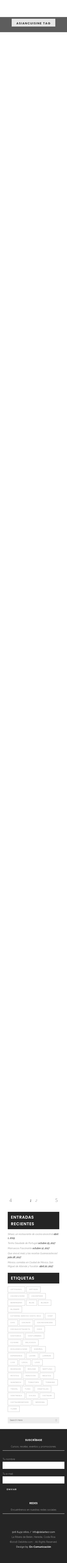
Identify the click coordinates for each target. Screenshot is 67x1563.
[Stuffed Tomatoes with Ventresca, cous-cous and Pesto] (33, 870)
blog (31, 1303)
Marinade (15, 1369)
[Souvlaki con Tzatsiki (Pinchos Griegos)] (33, 412)
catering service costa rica (25, 1316)
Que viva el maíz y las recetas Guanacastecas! (33, 1253)
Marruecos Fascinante (20, 1248)
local (25, 1362)
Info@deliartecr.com (44, 1532)
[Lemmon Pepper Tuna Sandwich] (33, 988)
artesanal (16, 1289)
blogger (14, 1309)
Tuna (28, 1389)
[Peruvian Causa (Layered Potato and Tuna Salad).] (33, 1102)
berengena (16, 1303)
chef (50, 1316)
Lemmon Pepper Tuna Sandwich (27, 1023)
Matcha (13, 220)
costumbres (34, 1336)
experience (16, 1356)
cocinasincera (45, 1322)
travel (14, 1389)
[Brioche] (33, 530)
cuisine (14, 1342)
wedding (40, 1402)
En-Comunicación (40, 1546)
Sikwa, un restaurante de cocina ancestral (30, 1234)
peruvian (31, 1376)
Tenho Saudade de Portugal (23, 1243)
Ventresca (16, 1396)
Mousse (32, 1369)
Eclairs (12, 336)
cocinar (26, 1322)
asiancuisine (17, 1296)
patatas (14, 1376)
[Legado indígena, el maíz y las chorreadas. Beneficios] (33, 70)
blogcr (44, 1303)
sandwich (15, 1382)
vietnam (47, 1396)
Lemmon (46, 1356)
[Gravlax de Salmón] (33, 638)
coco (39, 1329)
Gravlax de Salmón (20, 670)
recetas (46, 1376)
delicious (30, 1342)
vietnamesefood (19, 1402)
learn (32, 1356)
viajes (32, 1396)
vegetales (42, 1389)
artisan (33, 1289)
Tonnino (50, 1382)
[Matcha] (33, 184)
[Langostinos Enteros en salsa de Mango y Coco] (33, 746)
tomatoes (33, 1382)
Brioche (13, 566)
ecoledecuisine (18, 1349)
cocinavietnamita (20, 1329)
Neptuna (47, 1369)
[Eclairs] (33, 301)
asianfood (37, 1296)
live (12, 1362)
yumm (13, 1409)
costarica (15, 1336)
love (37, 1362)
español (38, 1349)
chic (12, 1322)
